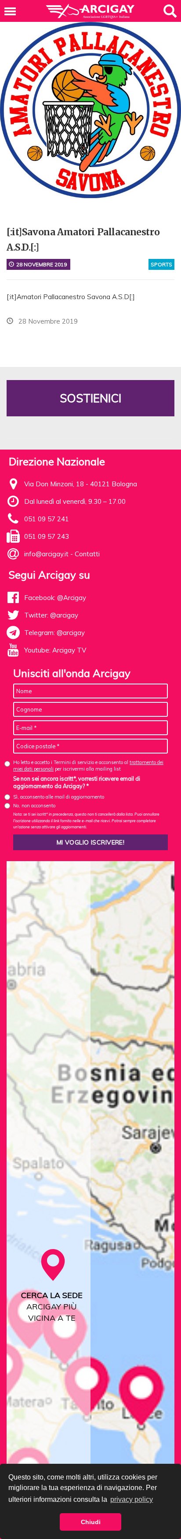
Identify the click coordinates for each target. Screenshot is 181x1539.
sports (161, 264)
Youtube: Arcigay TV (55, 650)
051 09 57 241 (46, 519)
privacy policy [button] (131, 1499)
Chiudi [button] (91, 1521)
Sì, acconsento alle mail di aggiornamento (58, 797)
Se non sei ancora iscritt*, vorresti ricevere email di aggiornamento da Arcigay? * (76, 782)
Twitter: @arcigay (51, 615)
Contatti (87, 554)
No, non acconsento (34, 806)
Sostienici (90, 398)
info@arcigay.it (46, 554)
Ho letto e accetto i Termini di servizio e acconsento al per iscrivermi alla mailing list (88, 765)
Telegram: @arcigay (54, 632)
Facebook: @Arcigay (55, 597)
